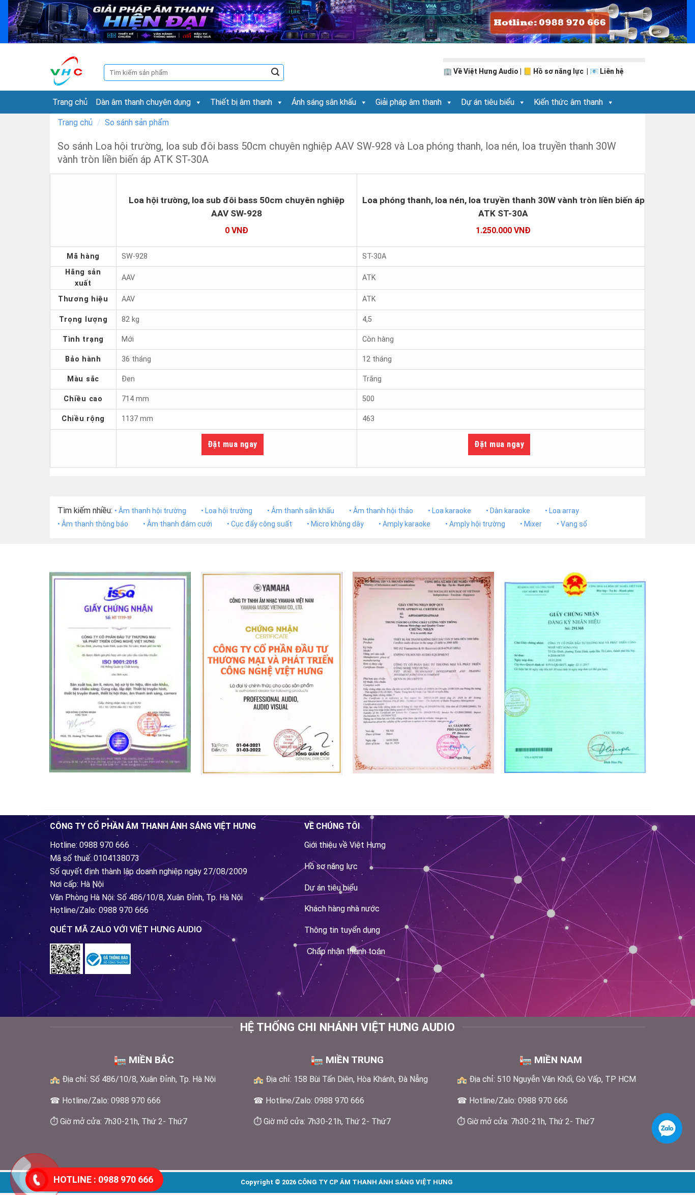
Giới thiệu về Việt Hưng (345, 845)
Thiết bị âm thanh (241, 102)
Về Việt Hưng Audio (485, 71)
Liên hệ (612, 71)
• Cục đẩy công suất (259, 524)
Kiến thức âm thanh (568, 102)
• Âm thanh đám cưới (177, 524)
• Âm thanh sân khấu (300, 511)
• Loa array (562, 511)
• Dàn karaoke (508, 511)
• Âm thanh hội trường (150, 511)
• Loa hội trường (226, 511)
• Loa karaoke (449, 511)
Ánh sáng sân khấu (324, 102)
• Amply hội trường (475, 524)
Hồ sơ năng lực (559, 71)
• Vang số (572, 524)
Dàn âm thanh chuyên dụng (143, 102)
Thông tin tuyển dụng (342, 930)
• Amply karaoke (404, 524)
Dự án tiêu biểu (487, 102)
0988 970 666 (103, 1179)
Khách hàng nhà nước (342, 908)
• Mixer (531, 524)
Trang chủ (70, 102)
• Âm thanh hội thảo (381, 511)
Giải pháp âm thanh (408, 102)
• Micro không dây (335, 524)
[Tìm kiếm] (275, 72)
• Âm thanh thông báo (92, 524)
